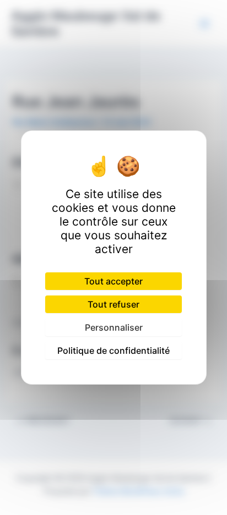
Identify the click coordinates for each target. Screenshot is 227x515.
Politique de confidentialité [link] (113, 350)
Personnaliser (114, 327)
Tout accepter (113, 281)
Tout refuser (113, 304)
